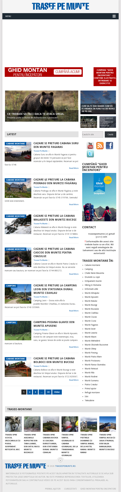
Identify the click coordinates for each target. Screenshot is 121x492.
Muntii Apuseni (91, 297)
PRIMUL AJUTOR (52, 489)
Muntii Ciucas (91, 317)
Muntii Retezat (91, 368)
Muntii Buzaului (92, 309)
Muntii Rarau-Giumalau (95, 364)
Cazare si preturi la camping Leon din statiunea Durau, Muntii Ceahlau (55, 289)
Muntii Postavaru (92, 360)
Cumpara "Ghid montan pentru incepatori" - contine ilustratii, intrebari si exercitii (105, 76)
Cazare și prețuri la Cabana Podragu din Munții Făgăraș (55, 181)
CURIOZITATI (70, 489)
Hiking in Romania (93, 285)
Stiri (86, 396)
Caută (110, 134)
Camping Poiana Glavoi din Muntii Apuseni (54, 324)
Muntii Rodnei (91, 376)
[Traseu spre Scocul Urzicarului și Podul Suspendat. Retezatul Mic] (13, 424)
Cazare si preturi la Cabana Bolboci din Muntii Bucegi (54, 360)
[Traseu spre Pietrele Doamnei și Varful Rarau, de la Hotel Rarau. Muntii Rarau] (88, 424)
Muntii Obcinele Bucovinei (96, 345)
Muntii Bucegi (91, 305)
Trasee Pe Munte (40, 151)
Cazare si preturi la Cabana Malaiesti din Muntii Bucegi (54, 217)
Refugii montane (92, 392)
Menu (8, 16)
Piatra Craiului (91, 384)
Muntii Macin (90, 337)
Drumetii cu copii (92, 277)
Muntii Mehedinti (92, 341)
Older (57, 392)
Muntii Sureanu (92, 380)
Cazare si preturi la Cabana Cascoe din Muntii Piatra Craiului (54, 252)
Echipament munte (93, 281)
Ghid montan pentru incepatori (98, 489)
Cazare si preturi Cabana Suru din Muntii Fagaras (56, 145)
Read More (74, 168)
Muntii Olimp (90, 349)
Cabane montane (92, 265)
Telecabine (89, 400)
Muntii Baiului (91, 301)
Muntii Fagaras (91, 325)
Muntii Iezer (90, 329)
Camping (89, 269)
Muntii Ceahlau (91, 313)
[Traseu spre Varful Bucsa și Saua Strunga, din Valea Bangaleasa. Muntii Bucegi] (107, 424)
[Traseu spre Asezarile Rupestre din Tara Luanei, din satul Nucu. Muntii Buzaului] (32, 424)
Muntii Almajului (92, 293)
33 (48, 392)
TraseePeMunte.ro (65, 466)
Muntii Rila (89, 372)
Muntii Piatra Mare (93, 356)
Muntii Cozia (90, 321)
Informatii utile (91, 289)
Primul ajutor (90, 388)
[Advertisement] (61, 41)
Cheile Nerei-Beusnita (94, 273)
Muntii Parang (91, 352)
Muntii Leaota (91, 333)
